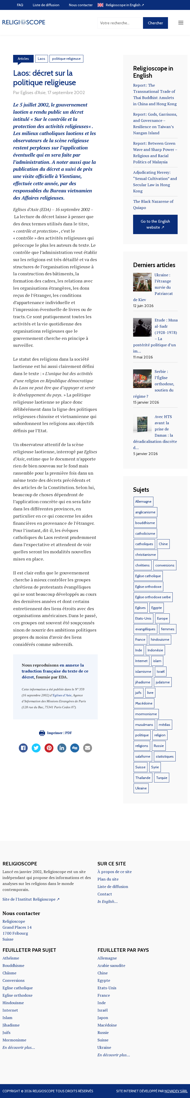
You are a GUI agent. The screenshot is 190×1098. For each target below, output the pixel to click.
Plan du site (108, 879)
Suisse (140, 767)
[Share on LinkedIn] (61, 751)
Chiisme (9, 973)
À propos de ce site (114, 871)
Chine (163, 544)
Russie (159, 746)
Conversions (13, 980)
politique (142, 735)
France (140, 639)
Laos (41, 58)
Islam (7, 1017)
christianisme (145, 554)
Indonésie (155, 650)
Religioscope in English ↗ (125, 5)
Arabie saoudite (111, 965)
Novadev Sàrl (176, 1091)
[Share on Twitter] (36, 751)
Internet (141, 661)
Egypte (156, 607)
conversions (164, 565)
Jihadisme (11, 1025)
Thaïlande (142, 778)
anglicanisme (145, 512)
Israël (161, 671)
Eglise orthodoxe (148, 586)
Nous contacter (81, 5)
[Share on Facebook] (23, 751)
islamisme (143, 671)
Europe (162, 618)
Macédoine (143, 703)
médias (164, 724)
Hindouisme (13, 1002)
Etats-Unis (143, 618)
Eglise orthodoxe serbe (153, 597)
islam (157, 661)
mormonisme (146, 714)
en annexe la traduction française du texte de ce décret (55, 671)
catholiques (144, 544)
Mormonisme (14, 1040)
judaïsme (163, 682)
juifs (138, 692)
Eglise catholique (148, 576)
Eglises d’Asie (62, 695)
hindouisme (160, 639)
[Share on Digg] (74, 751)
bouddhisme (145, 523)
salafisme (142, 756)
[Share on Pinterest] (49, 751)
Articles (23, 58)
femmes (167, 629)
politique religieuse (66, 58)
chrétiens (142, 565)
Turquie (161, 778)
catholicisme (145, 533)
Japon (102, 1017)
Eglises (140, 607)
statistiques (165, 756)
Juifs (6, 1032)
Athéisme (10, 958)
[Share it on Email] (87, 751)
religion (160, 735)
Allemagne (143, 501)
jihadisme (142, 682)
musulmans (144, 724)
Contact (104, 894)
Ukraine (141, 788)
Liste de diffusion (46, 5)
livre (150, 692)
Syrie (155, 767)
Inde (138, 650)
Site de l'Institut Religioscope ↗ (31, 899)
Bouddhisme (13, 965)
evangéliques (145, 629)
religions (141, 746)
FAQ (20, 5)
